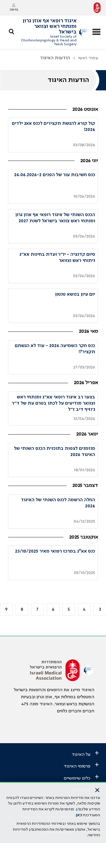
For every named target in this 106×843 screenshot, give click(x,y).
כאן (79, 815)
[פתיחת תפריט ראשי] (96, 32)
